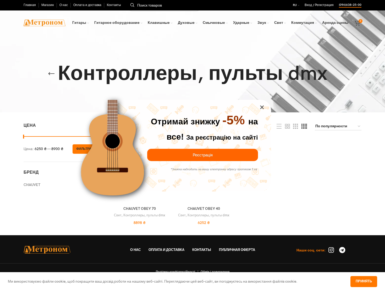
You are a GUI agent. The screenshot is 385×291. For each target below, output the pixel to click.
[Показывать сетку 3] (295, 126)
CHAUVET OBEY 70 (139, 208)
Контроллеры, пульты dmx (144, 215)
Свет (118, 215)
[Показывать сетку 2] (287, 126)
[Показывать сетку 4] (304, 126)
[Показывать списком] (279, 126)
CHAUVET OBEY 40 (204, 208)
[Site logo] (44, 22)
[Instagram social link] (331, 250)
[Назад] (51, 74)
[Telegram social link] (342, 250)
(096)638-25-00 (350, 5)
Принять (364, 281)
